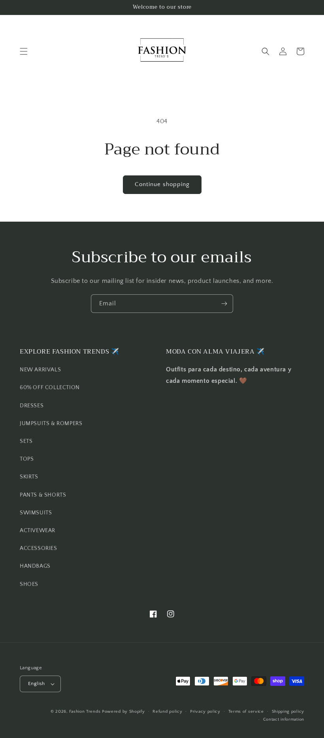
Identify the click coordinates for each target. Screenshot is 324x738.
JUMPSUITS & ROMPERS (51, 423)
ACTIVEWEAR (37, 530)
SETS (26, 441)
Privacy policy (205, 711)
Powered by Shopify (123, 711)
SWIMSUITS (36, 513)
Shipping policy (288, 711)
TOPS (27, 459)
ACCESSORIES (38, 548)
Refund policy (167, 711)
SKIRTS (29, 477)
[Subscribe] (224, 303)
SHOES (29, 584)
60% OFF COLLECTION (50, 387)
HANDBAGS (35, 566)
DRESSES (31, 406)
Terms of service (246, 711)
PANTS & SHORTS (43, 495)
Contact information (283, 719)
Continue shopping (162, 184)
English (36, 683)
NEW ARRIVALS (40, 370)
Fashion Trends (84, 711)
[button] (23, 51)
